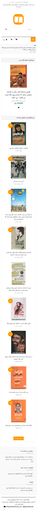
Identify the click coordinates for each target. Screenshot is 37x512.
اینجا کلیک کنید (10, 488)
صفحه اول (26, 500)
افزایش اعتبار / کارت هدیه (10, 5)
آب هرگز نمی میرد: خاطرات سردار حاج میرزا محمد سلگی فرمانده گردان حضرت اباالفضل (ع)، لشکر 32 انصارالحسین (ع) (18, 216)
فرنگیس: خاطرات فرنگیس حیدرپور (18, 148)
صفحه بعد (19, 438)
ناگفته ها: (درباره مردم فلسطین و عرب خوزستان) (18, 425)
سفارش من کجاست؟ (23, 4)
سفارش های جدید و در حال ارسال (14, 457)
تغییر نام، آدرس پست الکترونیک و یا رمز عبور (20, 473)
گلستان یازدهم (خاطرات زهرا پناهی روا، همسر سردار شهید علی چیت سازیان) (18, 253)
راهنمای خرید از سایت (26, 490)
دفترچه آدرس (28, 476)
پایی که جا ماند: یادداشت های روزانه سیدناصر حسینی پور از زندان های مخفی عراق (18, 289)
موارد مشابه (33, 52)
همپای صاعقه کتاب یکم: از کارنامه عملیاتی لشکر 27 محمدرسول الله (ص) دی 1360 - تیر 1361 (18, 94)
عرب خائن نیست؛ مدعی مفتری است (18, 392)
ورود (4, 40)
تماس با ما (18, 6)
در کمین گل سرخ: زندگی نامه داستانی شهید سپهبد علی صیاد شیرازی (18, 358)
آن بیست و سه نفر (19, 181)
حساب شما (32, 4)
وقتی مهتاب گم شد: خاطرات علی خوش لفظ (18, 323)
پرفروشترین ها (12, 500)
